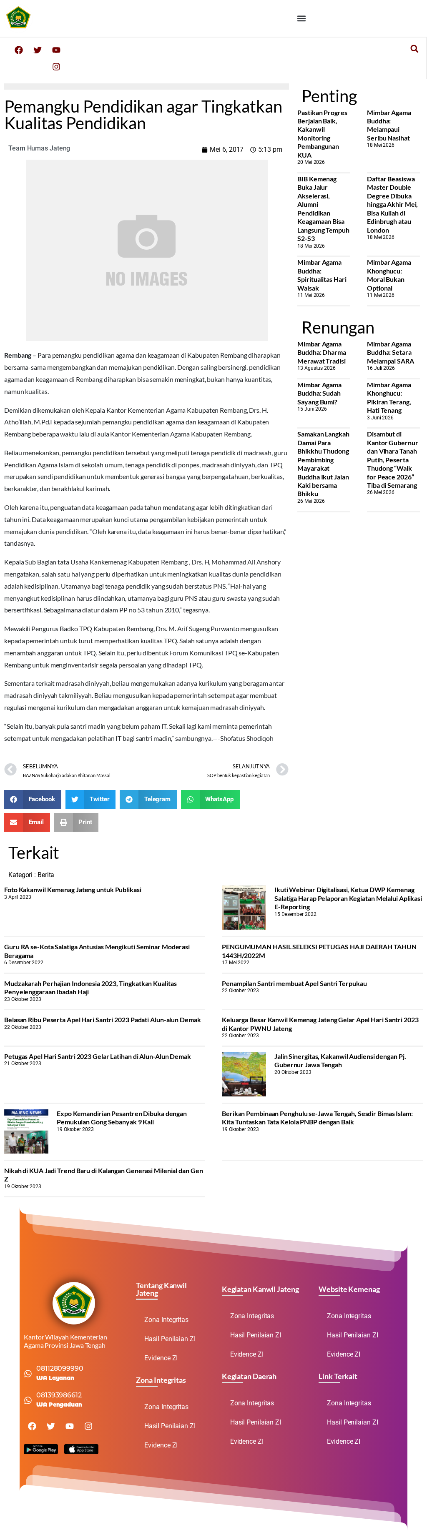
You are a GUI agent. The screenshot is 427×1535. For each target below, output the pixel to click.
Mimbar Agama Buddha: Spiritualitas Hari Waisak (321, 274)
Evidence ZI (161, 1358)
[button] (302, 18)
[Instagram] (56, 66)
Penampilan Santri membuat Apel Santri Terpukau (294, 983)
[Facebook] (18, 50)
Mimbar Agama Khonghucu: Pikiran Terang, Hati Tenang (389, 397)
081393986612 (59, 1395)
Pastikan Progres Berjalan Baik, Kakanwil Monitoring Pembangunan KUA (322, 133)
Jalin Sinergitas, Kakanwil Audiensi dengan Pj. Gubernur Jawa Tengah (340, 1060)
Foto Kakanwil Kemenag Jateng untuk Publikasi (72, 889)
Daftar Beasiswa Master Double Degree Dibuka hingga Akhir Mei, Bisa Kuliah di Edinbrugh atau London (392, 204)
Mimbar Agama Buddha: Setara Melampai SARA (390, 352)
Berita (46, 875)
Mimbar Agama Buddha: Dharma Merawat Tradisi (321, 352)
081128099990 (59, 1368)
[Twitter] (37, 50)
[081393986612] (28, 1400)
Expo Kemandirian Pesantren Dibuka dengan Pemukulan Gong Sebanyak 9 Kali (122, 1117)
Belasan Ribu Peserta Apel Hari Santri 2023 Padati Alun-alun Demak (102, 1019)
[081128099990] (28, 1373)
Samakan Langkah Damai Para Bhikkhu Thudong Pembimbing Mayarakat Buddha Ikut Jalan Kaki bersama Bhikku (323, 463)
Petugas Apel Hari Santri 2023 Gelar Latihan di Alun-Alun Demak (97, 1056)
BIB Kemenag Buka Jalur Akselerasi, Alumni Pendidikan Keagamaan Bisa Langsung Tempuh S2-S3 (323, 208)
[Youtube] (56, 50)
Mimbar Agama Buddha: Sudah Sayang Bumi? (319, 393)
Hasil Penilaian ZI (169, 1339)
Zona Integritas (166, 1320)
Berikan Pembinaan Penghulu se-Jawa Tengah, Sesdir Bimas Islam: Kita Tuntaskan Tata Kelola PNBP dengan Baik (317, 1117)
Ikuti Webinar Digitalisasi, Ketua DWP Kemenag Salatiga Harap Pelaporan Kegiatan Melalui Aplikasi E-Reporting (348, 897)
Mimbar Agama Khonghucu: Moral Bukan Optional (389, 274)
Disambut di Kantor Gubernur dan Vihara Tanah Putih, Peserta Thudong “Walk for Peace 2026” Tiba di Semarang (392, 459)
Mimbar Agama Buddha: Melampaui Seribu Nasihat (389, 125)
